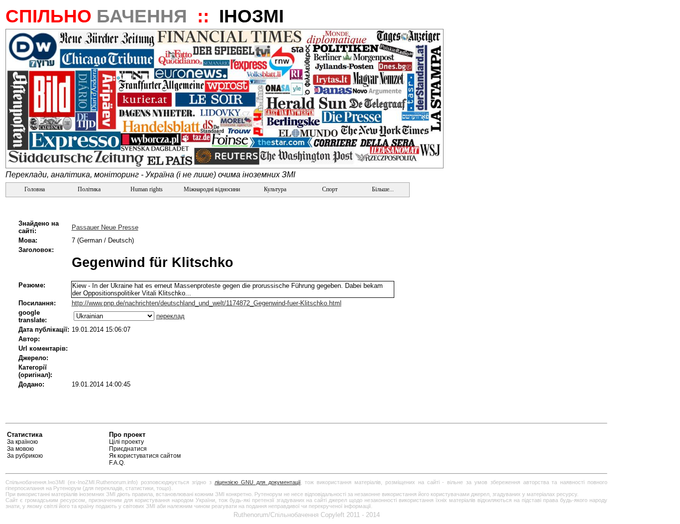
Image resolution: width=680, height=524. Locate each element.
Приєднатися (128, 448)
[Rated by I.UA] (584, 436)
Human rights (146, 189)
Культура (275, 189)
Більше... (382, 189)
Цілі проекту (126, 441)
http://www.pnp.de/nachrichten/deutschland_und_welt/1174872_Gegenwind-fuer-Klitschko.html (206, 303)
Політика (89, 189)
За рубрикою (25, 455)
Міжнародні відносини (212, 189)
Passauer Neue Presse (105, 227)
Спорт (329, 189)
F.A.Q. (117, 462)
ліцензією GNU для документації (257, 482)
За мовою (20, 448)
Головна (34, 189)
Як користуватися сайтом (145, 455)
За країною (22, 441)
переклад (170, 316)
